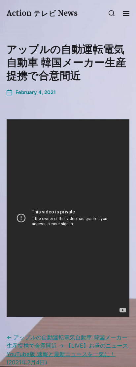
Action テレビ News (42, 13)
